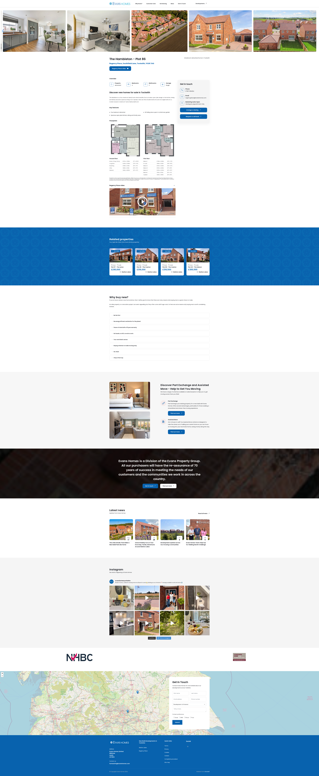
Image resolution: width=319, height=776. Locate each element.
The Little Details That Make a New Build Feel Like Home (119, 544)
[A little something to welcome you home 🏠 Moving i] (121, 598)
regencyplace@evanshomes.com (195, 98)
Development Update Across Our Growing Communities (170, 544)
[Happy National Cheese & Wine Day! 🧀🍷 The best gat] (197, 623)
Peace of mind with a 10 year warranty (125, 327)
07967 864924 (189, 91)
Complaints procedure (171, 759)
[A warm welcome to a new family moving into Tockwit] (172, 598)
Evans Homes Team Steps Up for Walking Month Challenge (196, 544)
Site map (167, 762)
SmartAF (207, 771)
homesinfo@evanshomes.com (119, 763)
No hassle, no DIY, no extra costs (123, 333)
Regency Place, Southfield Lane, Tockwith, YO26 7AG (131, 63)
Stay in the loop (118, 358)
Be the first (117, 315)
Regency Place (143, 751)
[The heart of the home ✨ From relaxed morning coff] (121, 623)
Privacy (166, 749)
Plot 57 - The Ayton (117, 267)
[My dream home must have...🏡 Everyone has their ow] (147, 623)
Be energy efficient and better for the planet (127, 321)
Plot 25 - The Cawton (144, 267)
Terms (166, 746)
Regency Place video (119, 68)
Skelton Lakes (126, 272)
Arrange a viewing (192, 110)
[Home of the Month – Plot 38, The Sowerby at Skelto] (197, 598)
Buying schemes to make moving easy (125, 345)
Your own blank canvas (121, 339)
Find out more (175, 413)
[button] (316, 31)
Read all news (202, 513)
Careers (166, 756)
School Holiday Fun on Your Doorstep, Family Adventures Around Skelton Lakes (145, 545)
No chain (116, 352)
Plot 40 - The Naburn (195, 267)
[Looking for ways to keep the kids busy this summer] (172, 623)
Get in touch (149, 486)
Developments (200, 3)
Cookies (166, 752)
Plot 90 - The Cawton (169, 267)
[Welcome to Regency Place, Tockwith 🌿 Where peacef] (147, 598)
